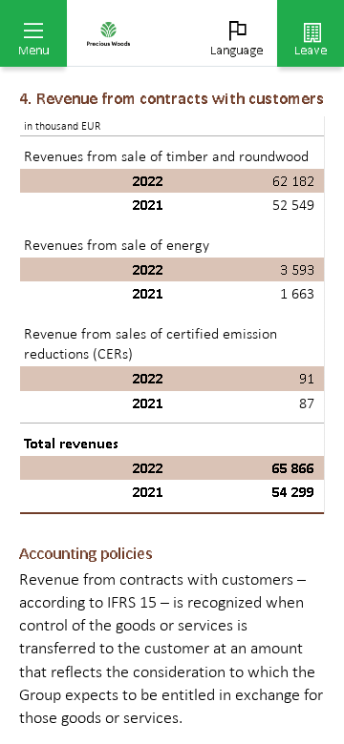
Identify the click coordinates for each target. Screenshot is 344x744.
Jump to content (143, 11)
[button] (33, 33)
